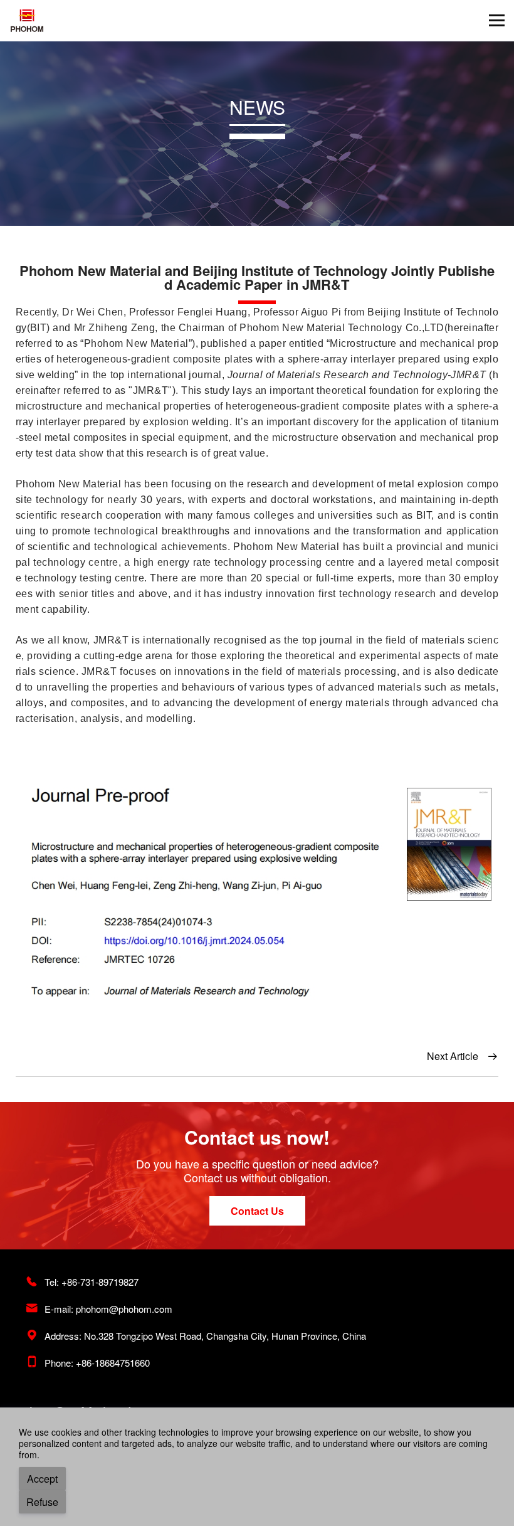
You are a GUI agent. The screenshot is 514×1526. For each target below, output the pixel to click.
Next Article (462, 1056)
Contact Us (257, 1211)
